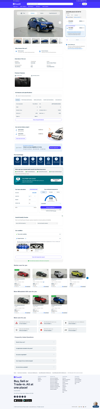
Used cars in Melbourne (33, 372)
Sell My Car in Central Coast (55, 386)
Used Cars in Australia (22, 372)
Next (60, 22)
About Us (64, 385)
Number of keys (19, 110)
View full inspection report (38, 257)
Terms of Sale (77, 382)
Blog (63, 392)
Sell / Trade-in (23, 6)
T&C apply (54, 210)
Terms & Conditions (78, 379)
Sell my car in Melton (53, 382)
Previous (15, 278)
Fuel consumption (19, 103)
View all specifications (38, 119)
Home (15, 372)
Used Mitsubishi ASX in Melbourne (59, 372)
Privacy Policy (77, 378)
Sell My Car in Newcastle (54, 385)
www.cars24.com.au (33, 406)
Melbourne (40, 379)
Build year (18, 113)
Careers (63, 382)
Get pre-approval (54, 147)
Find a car (64, 378)
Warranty (64, 389)
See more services (20, 138)
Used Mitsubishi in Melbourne (45, 372)
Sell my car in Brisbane (54, 378)
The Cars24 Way (65, 383)
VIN (40, 103)
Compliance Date (43, 110)
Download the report (56, 180)
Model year (42, 113)
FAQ (75, 383)
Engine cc (18, 116)
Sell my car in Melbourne (54, 379)
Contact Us (64, 386)
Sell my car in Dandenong (54, 383)
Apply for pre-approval (66, 379)
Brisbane (39, 378)
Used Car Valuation (53, 389)
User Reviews (64, 390)
